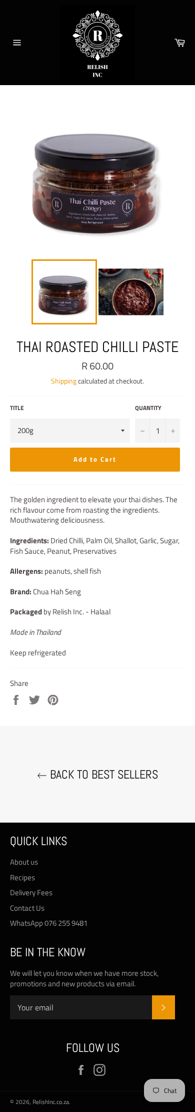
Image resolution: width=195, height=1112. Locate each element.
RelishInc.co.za (50, 1101)
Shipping (63, 381)
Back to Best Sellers (102, 774)
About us (24, 862)
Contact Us (27, 908)
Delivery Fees (31, 892)
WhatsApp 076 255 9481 (49, 923)
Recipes (22, 877)
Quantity (148, 408)
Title (17, 408)
